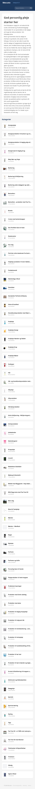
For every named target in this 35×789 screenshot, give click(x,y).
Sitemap (25, 785)
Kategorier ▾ (16, 2)
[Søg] (30, 8)
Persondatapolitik (17, 785)
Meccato (6, 2)
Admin (29, 785)
